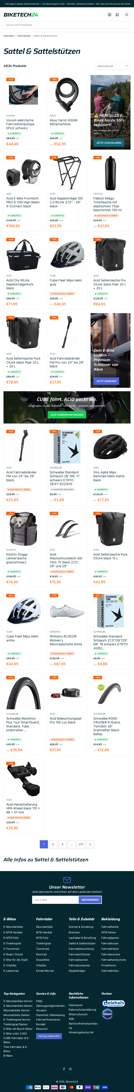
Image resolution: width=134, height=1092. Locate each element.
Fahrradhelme (110, 926)
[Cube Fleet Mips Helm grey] (67, 255)
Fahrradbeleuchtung (81, 948)
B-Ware (8, 1055)
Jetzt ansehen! (106, 381)
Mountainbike (44, 926)
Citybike (41, 965)
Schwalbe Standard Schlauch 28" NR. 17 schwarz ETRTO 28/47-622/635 (64, 478)
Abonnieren (90, 899)
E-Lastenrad (10, 970)
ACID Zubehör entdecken (67, 414)
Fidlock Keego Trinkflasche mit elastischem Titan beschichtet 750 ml (107, 204)
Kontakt (40, 1024)
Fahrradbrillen (110, 970)
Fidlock (98, 193)
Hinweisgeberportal (81, 1032)
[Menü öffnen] (127, 14)
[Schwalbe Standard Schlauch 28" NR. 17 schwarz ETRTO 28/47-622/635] (67, 447)
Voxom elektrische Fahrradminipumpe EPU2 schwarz (20, 124)
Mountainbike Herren (16, 1010)
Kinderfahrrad (45, 970)
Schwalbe (56, 467)
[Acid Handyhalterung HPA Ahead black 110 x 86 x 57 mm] (23, 779)
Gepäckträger (77, 970)
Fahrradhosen (110, 943)
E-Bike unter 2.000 (15, 1033)
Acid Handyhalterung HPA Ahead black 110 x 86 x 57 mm (23, 808)
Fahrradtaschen (78, 959)
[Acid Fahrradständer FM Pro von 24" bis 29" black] (67, 333)
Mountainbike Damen (16, 1015)
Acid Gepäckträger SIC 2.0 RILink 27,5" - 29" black (66, 202)
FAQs (39, 1001)
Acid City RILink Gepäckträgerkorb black (19, 284)
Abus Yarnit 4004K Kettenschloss (64, 122)
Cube (53, 275)
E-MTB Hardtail (12, 932)
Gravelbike (42, 959)
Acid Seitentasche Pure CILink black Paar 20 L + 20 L (23, 362)
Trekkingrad (43, 943)
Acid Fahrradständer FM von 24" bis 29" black (21, 476)
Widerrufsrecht (78, 1014)
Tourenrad (42, 948)
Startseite (8, 35)
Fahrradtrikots (110, 948)
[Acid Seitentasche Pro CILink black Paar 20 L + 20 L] (110, 255)
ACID (9, 193)
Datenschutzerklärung (82, 1009)
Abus (53, 115)
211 (81, 844)
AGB (71, 1019)
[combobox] (67, 25)
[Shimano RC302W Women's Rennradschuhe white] (67, 611)
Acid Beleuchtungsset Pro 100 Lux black (66, 720)
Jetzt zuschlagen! (108, 142)
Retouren (42, 1028)
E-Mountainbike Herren (17, 1001)
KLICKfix (11, 549)
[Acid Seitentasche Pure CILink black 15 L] (110, 529)
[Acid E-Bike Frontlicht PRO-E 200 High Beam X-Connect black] (23, 173)
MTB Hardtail (44, 932)
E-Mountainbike (13, 926)
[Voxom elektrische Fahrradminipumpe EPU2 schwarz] (23, 95)
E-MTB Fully (10, 937)
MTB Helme (108, 932)
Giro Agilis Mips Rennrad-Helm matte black (108, 476)
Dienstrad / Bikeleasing (50, 1015)
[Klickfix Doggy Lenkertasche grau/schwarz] (23, 529)
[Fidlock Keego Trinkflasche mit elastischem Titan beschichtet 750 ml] (110, 173)
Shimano (55, 631)
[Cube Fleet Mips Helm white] (23, 611)
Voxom (10, 115)
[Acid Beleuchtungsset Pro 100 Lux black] (67, 693)
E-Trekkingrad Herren (16, 1019)
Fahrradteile (24, 35)
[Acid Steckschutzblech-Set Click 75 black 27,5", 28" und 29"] (67, 529)
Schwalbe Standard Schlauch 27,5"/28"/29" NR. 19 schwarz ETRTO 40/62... (110, 642)
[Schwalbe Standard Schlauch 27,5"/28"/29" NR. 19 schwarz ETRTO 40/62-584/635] (110, 611)
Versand (41, 1010)
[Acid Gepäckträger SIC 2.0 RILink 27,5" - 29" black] (67, 173)
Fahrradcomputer (79, 965)
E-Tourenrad (11, 948)
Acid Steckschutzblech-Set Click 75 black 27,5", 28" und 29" (66, 560)
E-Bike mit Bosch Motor (18, 1028)
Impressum (76, 1005)
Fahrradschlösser (79, 954)
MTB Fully (42, 937)
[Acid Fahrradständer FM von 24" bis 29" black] (23, 447)
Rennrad (41, 954)
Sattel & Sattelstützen (82, 943)
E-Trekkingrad (12, 943)
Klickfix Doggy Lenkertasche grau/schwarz (17, 558)
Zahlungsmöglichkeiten (50, 1005)
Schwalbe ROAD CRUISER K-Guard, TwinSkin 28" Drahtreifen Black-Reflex (107, 726)
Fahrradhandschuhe (113, 959)
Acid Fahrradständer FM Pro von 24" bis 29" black (67, 362)
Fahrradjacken (110, 937)
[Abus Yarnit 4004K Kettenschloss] (67, 95)
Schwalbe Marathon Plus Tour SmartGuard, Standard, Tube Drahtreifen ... (23, 724)
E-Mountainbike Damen (17, 1005)
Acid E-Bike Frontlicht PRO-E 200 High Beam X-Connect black (23, 202)
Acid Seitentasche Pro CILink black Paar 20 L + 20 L (109, 284)
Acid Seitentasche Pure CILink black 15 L (110, 556)
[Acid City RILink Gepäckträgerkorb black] (23, 255)
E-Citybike (9, 965)
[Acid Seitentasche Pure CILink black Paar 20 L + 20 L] (23, 333)
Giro (96, 467)
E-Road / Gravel (13, 954)
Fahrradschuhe (110, 954)
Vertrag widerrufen (49, 1036)
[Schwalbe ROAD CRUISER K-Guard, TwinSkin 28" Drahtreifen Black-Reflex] (110, 693)
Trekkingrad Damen (15, 1024)
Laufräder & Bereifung (82, 937)
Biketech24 (72, 1081)
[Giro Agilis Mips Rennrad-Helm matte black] (110, 447)
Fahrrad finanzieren (48, 1019)
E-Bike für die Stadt (15, 959)
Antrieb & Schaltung (81, 926)
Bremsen (74, 932)
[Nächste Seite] (90, 844)
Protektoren (108, 965)
